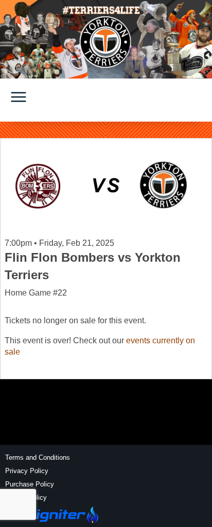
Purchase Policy (29, 484)
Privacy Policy (26, 471)
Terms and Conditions (37, 457)
